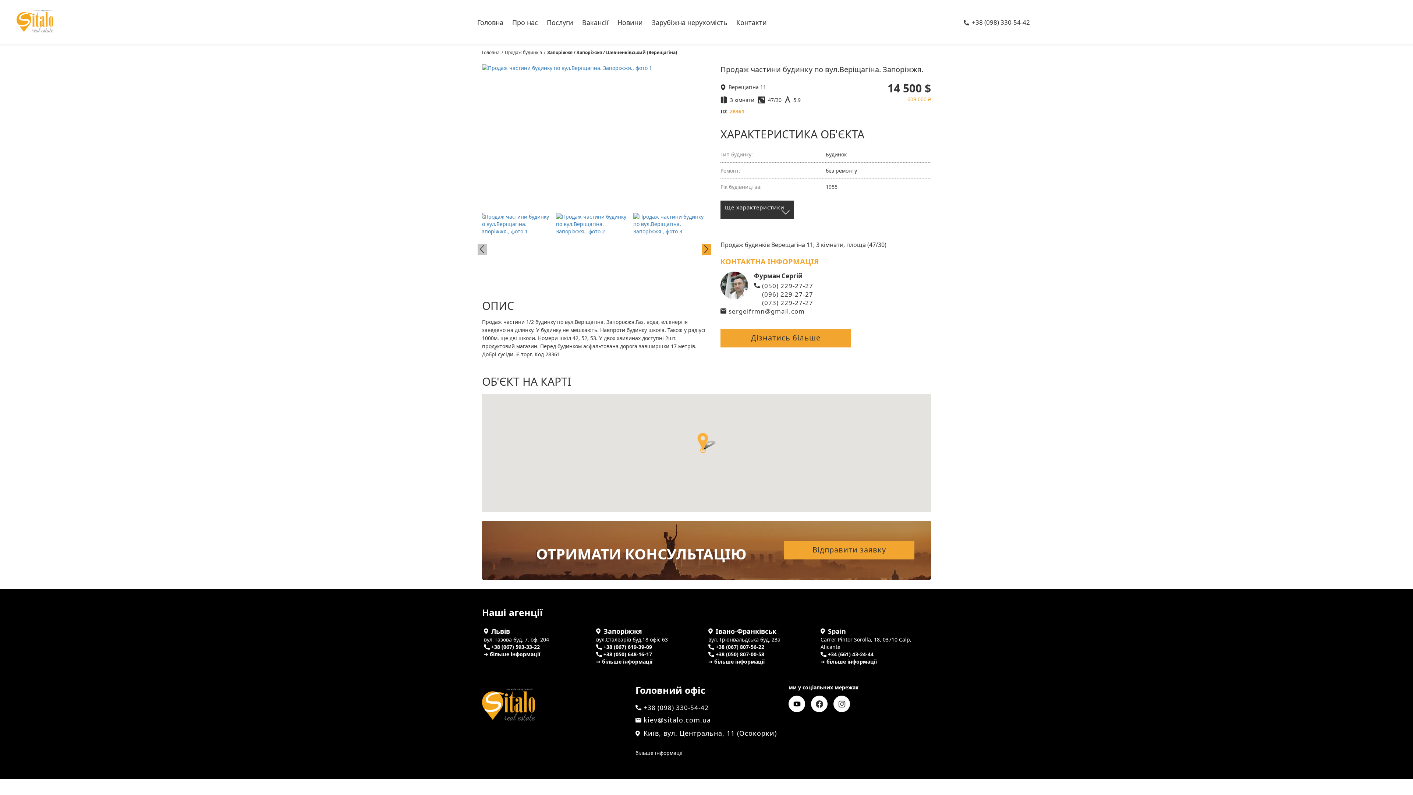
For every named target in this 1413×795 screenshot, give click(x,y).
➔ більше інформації (512, 654)
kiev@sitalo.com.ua (677, 720)
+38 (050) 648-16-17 (627, 654)
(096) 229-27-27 (787, 294)
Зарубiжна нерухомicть (689, 22)
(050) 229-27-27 (787, 286)
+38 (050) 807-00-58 (740, 654)
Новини (630, 22)
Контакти (751, 22)
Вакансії (595, 22)
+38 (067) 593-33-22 (515, 646)
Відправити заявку (849, 550)
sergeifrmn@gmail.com (767, 311)
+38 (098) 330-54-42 (1001, 22)
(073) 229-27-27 (787, 303)
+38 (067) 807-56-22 (740, 646)
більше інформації (659, 752)
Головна (490, 22)
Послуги (560, 22)
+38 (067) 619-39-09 (627, 646)
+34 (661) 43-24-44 (851, 654)
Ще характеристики (755, 207)
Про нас (525, 22)
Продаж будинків (523, 52)
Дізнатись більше (786, 338)
